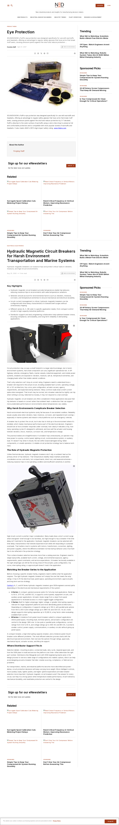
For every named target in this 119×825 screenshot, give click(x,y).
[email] (47, 53)
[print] (75, 53)
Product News (11, 26)
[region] (59, 821)
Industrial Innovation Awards (41, 17)
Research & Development (93, 17)
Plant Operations (75, 17)
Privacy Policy (57, 821)
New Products (22, 17)
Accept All (110, 821)
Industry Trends (60, 17)
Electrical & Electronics (15, 245)
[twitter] (41, 53)
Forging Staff (11, 47)
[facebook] (35, 53)
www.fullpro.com (60, 128)
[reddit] (44, 53)
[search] (11, 5)
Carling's (10, 585)
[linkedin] (38, 53)
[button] (8, 5)
